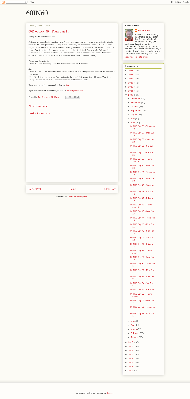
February (135, 333)
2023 (131, 83)
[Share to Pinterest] (78, 97)
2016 (131, 354)
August (134, 114)
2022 (131, 87)
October (135, 106)
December (136, 98)
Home (72, 189)
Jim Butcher (144, 30)
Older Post (109, 189)
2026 (131, 70)
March (134, 329)
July (133, 118)
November (136, 102)
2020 (131, 95)
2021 (131, 91)
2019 (131, 342)
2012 (131, 370)
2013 (131, 366)
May (133, 321)
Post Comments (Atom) (78, 197)
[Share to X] (72, 97)
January (135, 337)
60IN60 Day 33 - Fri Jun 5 (142, 289)
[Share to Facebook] (75, 97)
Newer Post (34, 189)
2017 (131, 350)
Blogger (110, 393)
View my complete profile (136, 57)
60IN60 (37, 12)
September (136, 110)
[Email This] (66, 97)
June (133, 122)
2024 (131, 78)
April (133, 325)
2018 (131, 346)
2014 (131, 362)
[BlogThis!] (69, 97)
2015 (131, 358)
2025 (131, 74)
